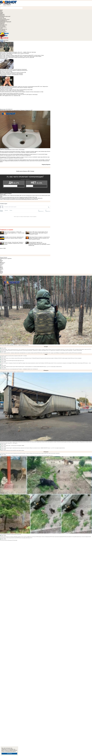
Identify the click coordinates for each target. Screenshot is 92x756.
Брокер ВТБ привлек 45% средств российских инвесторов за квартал (43, 358)
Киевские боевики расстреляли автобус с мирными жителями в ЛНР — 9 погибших (14, 355)
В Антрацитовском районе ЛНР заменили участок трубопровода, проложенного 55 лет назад (17, 198)
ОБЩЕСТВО (2, 22)
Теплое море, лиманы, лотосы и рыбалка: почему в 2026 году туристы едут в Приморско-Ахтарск (16, 358)
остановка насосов (34, 199)
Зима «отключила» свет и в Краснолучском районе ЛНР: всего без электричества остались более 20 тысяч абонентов (22, 195)
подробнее (10, 258)
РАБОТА (7, 33)
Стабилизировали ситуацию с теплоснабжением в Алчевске (11, 74)
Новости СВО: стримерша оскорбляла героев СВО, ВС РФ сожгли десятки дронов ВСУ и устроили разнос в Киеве (22, 55)
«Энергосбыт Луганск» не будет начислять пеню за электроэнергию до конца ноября (16, 89)
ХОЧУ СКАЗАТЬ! (3, 31)
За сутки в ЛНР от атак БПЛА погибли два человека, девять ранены (42, 455)
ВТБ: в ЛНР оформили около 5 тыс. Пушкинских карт (48, 350)
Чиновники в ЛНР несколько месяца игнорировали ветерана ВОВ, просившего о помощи (15, 453)
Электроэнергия (3, 75)
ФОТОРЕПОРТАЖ (3, 29)
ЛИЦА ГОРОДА (3, 18)
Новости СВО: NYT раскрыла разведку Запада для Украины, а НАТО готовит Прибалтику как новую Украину (20, 56)
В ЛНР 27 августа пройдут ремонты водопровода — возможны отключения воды (69, 350)
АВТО (1, 11)
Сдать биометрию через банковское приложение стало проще (59, 349)
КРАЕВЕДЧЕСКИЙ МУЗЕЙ (5, 16)
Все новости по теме (4, 54)
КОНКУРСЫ (2, 15)
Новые (1, 210)
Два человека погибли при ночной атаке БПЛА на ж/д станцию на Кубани (13, 450)
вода (8, 199)
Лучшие (6, 210)
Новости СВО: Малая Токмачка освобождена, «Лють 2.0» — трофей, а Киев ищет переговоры (14, 345)
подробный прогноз (3, 258)
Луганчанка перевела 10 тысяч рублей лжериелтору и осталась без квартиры (76, 536)
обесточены (15, 199)
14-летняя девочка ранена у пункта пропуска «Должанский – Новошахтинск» (26, 350)
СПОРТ (1, 28)
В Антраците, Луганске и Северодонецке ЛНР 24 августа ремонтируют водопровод (50, 536)
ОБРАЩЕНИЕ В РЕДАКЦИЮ (5, 21)
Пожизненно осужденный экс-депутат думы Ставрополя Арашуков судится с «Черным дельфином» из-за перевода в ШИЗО (20, 366)
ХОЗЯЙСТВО (2, 30)
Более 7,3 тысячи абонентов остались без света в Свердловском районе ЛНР (15, 197)
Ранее (11, 210)
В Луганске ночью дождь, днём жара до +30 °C (25, 537)
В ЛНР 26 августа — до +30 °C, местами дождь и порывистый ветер (51, 366)
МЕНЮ (1, 10)
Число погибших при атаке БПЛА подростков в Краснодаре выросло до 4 (13, 360)
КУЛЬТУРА (2, 17)
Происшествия (3, 109)
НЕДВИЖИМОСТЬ (3, 20)
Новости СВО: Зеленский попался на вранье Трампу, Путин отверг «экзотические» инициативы (45, 453)
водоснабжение (28, 199)
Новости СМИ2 (3, 248)
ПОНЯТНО (9, 753)
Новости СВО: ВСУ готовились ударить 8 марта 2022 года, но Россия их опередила (68, 358)
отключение (11, 199)
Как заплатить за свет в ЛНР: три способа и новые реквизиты (11, 90)
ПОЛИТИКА (2, 23)
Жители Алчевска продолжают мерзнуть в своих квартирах (11, 73)
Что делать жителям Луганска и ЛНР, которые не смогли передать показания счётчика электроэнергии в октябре (21, 91)
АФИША (1, 12)
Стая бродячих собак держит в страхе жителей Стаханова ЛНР (11, 534)
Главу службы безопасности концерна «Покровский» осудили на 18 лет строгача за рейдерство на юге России (19, 536)
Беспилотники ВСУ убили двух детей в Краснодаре (9, 540)
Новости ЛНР (2, 199)
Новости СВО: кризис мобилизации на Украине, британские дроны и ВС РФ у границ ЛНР (17, 57)
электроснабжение (21, 199)
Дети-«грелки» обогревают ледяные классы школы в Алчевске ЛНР (13, 72)
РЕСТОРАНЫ (2, 26)
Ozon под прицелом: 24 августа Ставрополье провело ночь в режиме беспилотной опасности (16, 455)
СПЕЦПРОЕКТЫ (3, 27)
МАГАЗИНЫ (6, 40)
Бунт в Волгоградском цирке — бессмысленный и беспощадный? (12, 445)
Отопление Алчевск (4, 58)
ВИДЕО (1, 13)
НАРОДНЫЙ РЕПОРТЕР (4, 19)
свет (6, 199)
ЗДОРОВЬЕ (2, 14)
